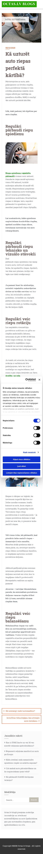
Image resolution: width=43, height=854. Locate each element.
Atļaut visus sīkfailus (21, 459)
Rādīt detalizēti (29, 452)
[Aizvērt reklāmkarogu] (39, 380)
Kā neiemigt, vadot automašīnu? (20, 711)
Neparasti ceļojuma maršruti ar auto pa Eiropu (21, 753)
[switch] (36, 428)
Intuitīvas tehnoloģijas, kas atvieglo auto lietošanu (23, 719)
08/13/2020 (10, 48)
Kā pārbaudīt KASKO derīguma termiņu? (19, 778)
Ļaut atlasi (21, 466)
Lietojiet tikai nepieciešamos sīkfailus (21, 473)
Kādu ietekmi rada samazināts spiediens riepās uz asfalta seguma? (20, 761)
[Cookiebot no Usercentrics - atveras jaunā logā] (26, 379)
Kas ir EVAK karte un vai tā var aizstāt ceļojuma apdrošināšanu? (19, 744)
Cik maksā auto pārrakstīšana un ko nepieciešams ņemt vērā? (20, 770)
